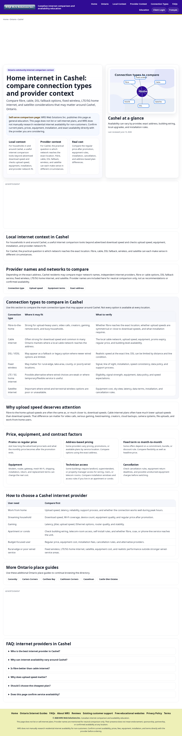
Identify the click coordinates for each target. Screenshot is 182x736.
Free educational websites (129, 713)
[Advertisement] (91, 42)
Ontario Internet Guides (33, 713)
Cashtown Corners (69, 579)
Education (144, 10)
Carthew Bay (49, 579)
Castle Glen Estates (108, 579)
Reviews (76, 713)
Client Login (159, 10)
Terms (167, 713)
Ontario (105, 4)
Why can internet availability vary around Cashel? (39, 659)
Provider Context (138, 4)
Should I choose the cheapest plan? (31, 685)
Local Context (119, 4)
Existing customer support (98, 713)
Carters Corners (30, 579)
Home (94, 4)
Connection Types (159, 4)
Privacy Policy (154, 713)
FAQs (174, 4)
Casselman (88, 579)
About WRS (63, 713)
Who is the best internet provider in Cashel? (35, 651)
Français (173, 10)
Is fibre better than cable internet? (30, 668)
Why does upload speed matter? (29, 677)
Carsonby (12, 579)
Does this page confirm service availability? (35, 694)
